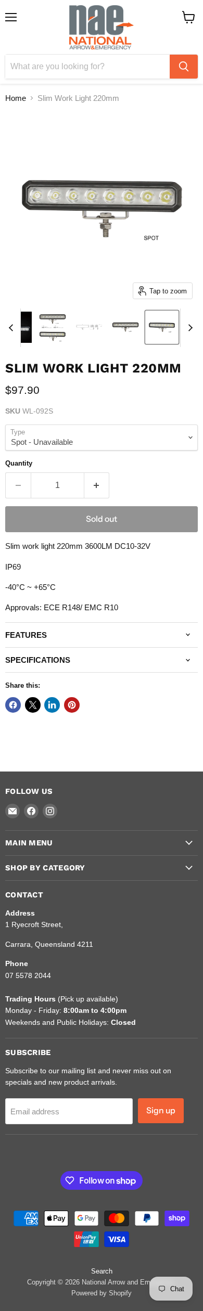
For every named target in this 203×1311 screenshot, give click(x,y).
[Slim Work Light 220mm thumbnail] (52, 327)
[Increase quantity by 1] (97, 485)
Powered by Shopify (101, 1293)
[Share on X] (33, 705)
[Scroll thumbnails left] (12, 328)
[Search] (184, 67)
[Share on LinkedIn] (52, 705)
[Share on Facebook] (13, 705)
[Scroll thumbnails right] (188, 328)
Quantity (18, 463)
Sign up (160, 1110)
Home (15, 98)
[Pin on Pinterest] (72, 705)
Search (101, 1271)
